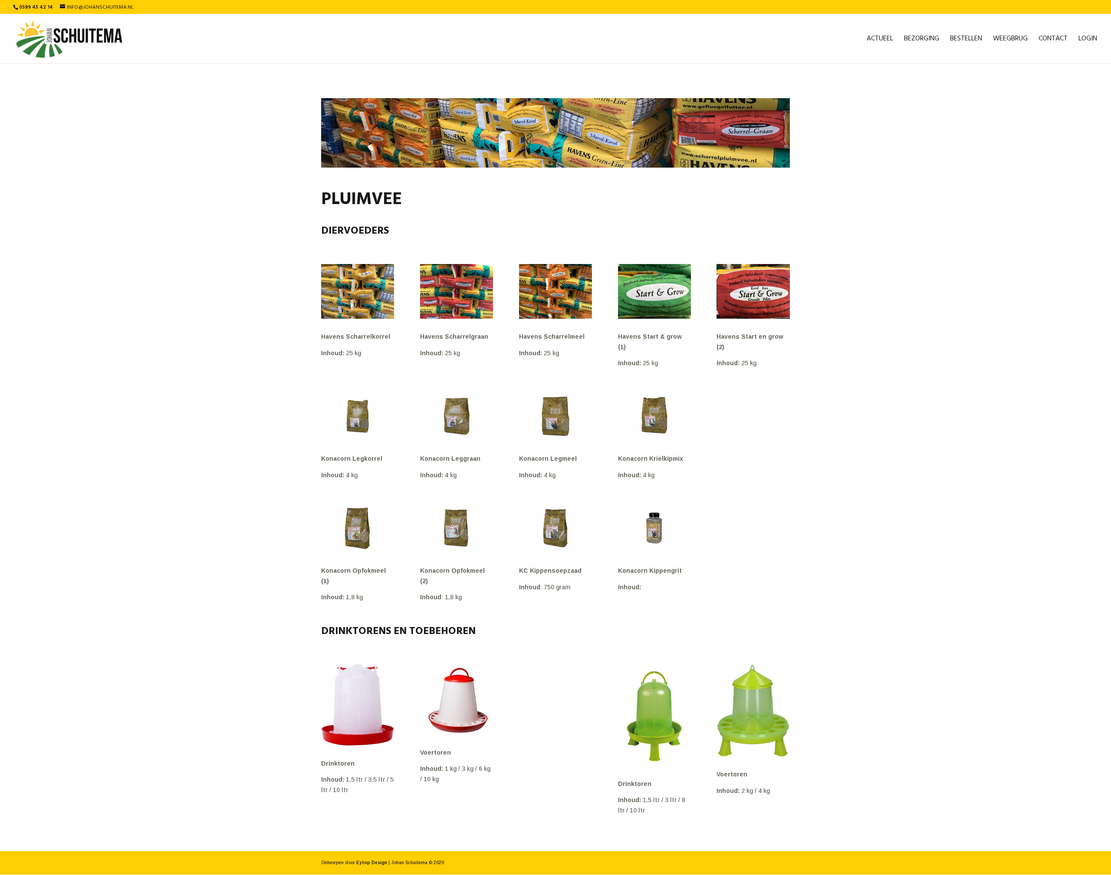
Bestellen (966, 40)
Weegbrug (1010, 40)
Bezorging (921, 40)
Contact (1053, 40)
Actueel (880, 40)
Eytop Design (371, 862)
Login (1087, 40)
